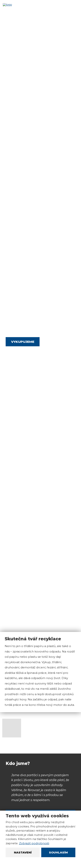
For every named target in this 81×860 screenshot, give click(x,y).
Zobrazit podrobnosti (34, 843)
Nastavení (23, 852)
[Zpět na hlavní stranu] (11, 4)
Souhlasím (58, 852)
